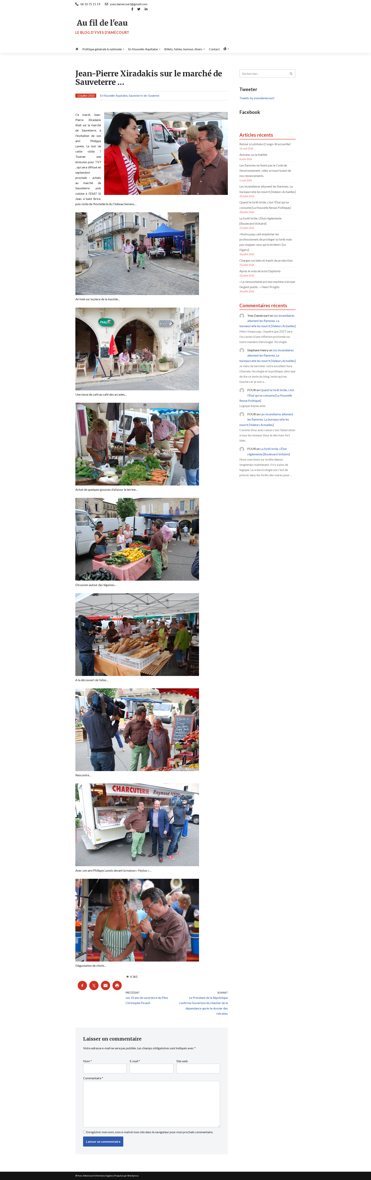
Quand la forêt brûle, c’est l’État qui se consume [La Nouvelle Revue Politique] (266, 395)
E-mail (135, 1061)
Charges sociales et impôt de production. (266, 260)
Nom (87, 1061)
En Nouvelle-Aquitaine (114, 95)
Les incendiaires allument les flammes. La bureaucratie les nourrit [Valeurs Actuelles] (267, 321)
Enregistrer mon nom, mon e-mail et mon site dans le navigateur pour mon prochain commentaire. (149, 1132)
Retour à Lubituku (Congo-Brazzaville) (264, 144)
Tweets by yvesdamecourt (256, 98)
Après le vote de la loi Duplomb (260, 271)
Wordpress (133, 1175)
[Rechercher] (291, 73)
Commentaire (93, 1078)
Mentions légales (104, 1175)
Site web (182, 1061)
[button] (123, 49)
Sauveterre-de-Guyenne (144, 95)
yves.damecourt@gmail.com (128, 4)
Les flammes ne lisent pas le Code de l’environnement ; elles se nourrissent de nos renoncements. (265, 170)
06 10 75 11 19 (90, 4)
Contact (214, 49)
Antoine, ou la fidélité (253, 154)
